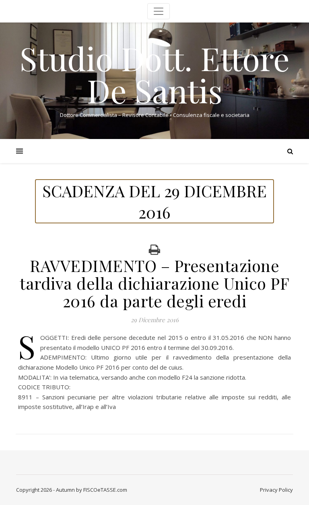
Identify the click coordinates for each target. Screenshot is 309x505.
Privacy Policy (276, 489)
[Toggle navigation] (158, 11)
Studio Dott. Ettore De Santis (155, 74)
